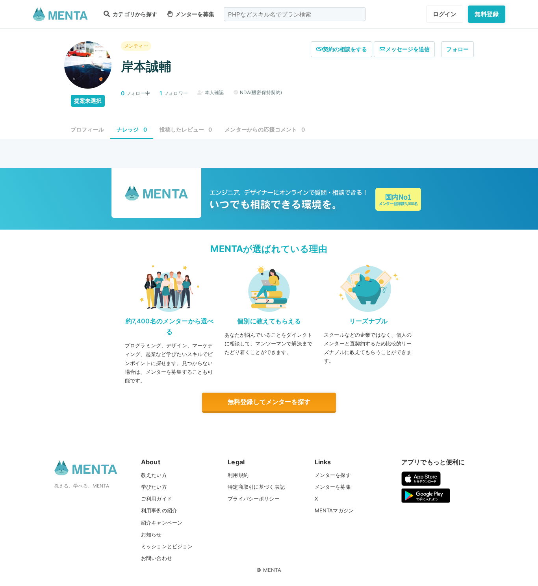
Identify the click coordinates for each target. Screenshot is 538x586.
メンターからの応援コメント (264, 129)
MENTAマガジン (334, 510)
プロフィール (87, 129)
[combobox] (294, 14)
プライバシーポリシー (254, 498)
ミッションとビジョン (167, 546)
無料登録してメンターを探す (269, 402)
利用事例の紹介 (159, 510)
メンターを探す (333, 475)
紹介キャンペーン (161, 522)
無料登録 (487, 14)
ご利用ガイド (156, 498)
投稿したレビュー (186, 129)
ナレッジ (132, 129)
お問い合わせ (156, 558)
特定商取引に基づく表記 (256, 487)
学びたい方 (154, 487)
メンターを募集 (194, 14)
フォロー (457, 49)
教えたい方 (154, 475)
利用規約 (238, 475)
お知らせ (151, 534)
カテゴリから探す (134, 14)
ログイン (445, 14)
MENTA (272, 570)
